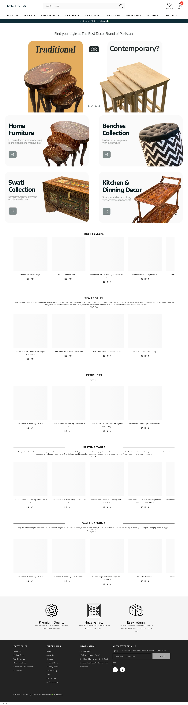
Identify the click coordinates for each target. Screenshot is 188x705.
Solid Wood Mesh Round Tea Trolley (106, 351)
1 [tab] (88, 106)
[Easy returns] (136, 610)
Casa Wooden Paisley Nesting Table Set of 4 (68, 501)
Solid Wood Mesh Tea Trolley (144, 351)
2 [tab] (92, 106)
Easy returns (136, 622)
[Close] (41, 689)
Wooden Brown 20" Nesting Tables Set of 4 (106, 276)
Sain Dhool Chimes (144, 577)
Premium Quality (51, 622)
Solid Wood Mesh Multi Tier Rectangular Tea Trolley (30, 353)
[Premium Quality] (51, 610)
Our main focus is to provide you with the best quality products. (51, 627)
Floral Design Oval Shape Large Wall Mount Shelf (106, 578)
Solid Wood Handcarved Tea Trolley (68, 351)
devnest (59, 694)
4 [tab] (99, 106)
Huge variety (94, 622)
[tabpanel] (94, 67)
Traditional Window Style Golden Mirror (144, 423)
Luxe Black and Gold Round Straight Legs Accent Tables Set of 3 (144, 501)
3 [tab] (96, 106)
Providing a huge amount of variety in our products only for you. (94, 627)
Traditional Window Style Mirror (144, 274)
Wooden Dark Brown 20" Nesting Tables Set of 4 (107, 501)
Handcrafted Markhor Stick (68, 274)
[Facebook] (115, 669)
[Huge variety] (94, 610)
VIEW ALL (94, 304)
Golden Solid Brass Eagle (30, 274)
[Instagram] (122, 669)
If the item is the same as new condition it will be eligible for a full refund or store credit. (136, 628)
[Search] (84, 6)
